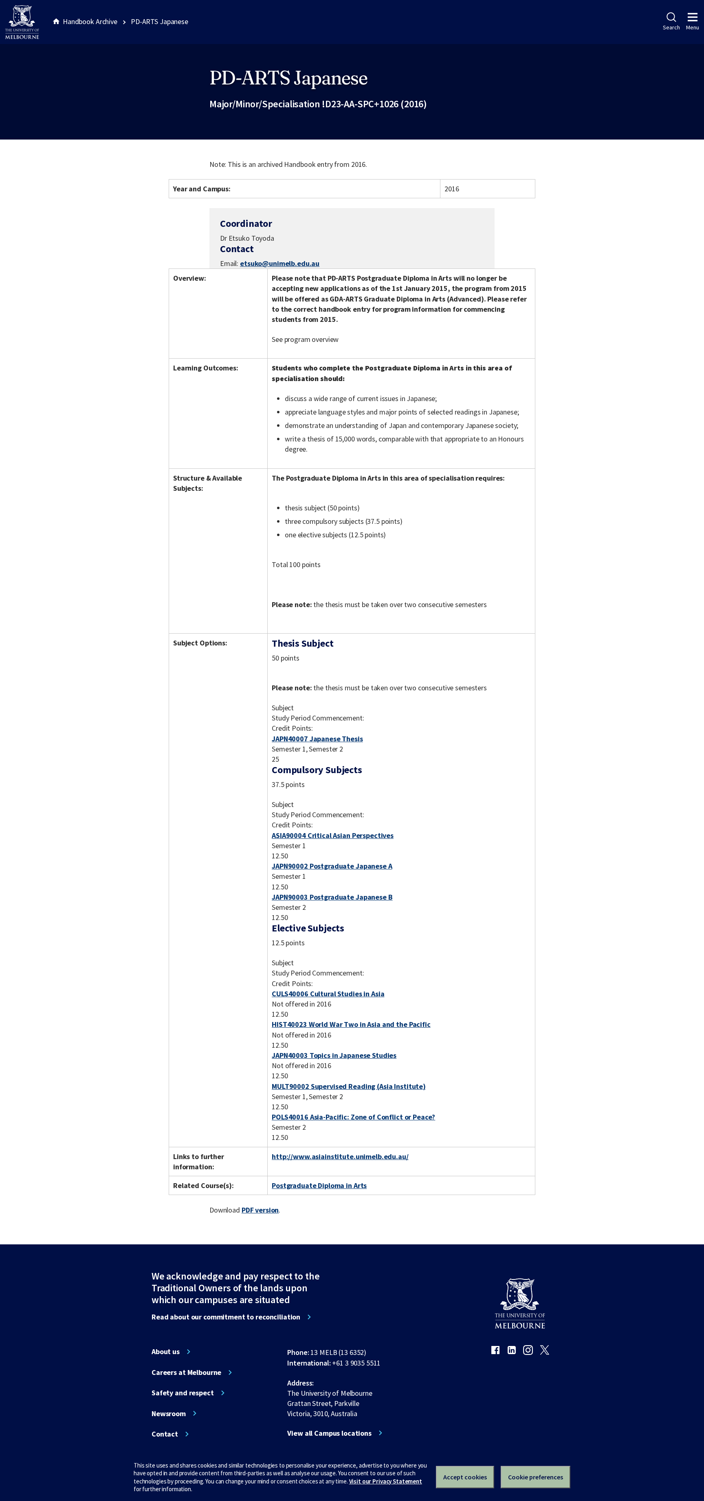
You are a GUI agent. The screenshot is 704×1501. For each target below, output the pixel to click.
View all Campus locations (329, 1433)
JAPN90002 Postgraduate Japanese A (332, 866)
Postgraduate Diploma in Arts (319, 1185)
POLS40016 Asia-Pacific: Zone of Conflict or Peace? (353, 1117)
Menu (692, 27)
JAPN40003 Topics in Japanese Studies (334, 1055)
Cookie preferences (535, 1477)
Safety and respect (183, 1392)
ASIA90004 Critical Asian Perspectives (333, 835)
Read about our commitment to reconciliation (226, 1317)
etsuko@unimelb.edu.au (279, 263)
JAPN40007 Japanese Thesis (317, 738)
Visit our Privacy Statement (385, 1481)
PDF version (260, 1210)
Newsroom (169, 1413)
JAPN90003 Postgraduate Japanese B (332, 897)
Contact (165, 1434)
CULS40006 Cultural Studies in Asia (328, 993)
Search (671, 27)
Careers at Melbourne (186, 1372)
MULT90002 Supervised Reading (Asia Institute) (349, 1086)
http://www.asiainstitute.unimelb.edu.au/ (340, 1156)
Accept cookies (465, 1477)
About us (166, 1351)
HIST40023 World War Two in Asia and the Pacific (351, 1024)
